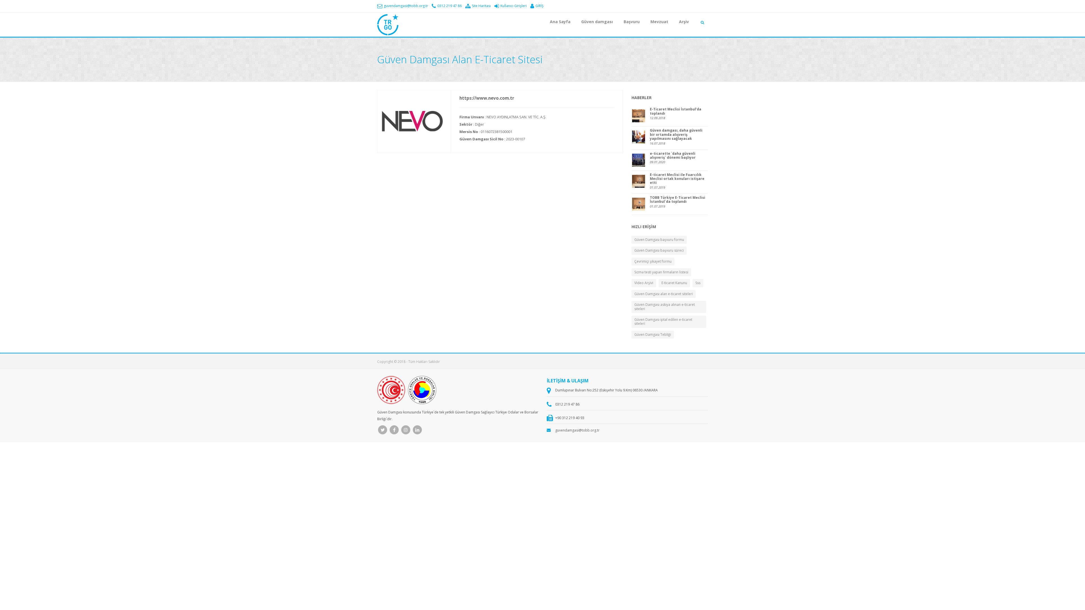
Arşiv (684, 21)
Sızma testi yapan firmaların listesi (661, 272)
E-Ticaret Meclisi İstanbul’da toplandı (675, 111)
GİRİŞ (539, 5)
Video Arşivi (643, 282)
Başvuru (632, 21)
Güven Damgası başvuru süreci (659, 250)
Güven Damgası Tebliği (652, 334)
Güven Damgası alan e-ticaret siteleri (663, 293)
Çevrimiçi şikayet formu (653, 261)
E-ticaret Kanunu (674, 282)
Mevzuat (659, 21)
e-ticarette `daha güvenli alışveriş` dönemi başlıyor (673, 156)
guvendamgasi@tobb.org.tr (405, 5)
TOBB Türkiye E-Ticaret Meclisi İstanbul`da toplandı (677, 200)
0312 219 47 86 (449, 5)
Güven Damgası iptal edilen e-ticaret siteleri (663, 321)
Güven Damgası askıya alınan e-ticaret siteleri (664, 306)
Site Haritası (481, 5)
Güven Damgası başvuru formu (659, 239)
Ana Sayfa (560, 21)
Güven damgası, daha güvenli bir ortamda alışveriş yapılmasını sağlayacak (676, 134)
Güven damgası (597, 21)
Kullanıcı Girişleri (513, 5)
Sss (697, 282)
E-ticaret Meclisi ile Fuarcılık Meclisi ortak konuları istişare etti (677, 179)
